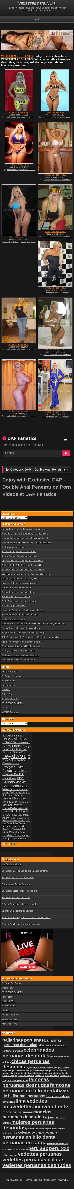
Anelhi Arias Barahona (14, 740)
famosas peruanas (17, 1080)
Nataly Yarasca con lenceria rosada (18, 660)
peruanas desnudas (44, 1132)
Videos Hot (12, 859)
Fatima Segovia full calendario (16, 897)
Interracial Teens (9, 672)
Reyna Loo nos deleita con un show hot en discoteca (26, 543)
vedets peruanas (9, 1155)
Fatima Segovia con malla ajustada (18, 592)
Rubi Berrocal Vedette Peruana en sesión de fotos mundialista (31, 637)
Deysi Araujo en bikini (24, 1076)
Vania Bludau (20, 838)
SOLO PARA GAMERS (12, 703)
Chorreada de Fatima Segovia (16, 884)
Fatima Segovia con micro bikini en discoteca (23, 569)
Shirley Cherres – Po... (18, 344)
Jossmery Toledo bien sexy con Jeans (19, 583)
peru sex (38, 1148)
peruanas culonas (16, 1132)
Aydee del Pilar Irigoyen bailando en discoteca (23, 610)
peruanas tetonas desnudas (15, 1149)
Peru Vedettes (8, 997)
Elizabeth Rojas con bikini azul (16, 596)
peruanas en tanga (24, 1142)
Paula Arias (12, 823)
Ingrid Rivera (9, 778)
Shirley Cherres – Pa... (55, 231)
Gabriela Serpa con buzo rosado (17, 588)
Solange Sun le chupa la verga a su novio (21, 924)
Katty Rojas (8, 795)
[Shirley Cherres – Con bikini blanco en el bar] (55, 148)
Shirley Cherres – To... (55, 350)
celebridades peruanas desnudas (21, 117)
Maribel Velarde (11, 808)
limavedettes (17, 1106)
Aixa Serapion (10, 735)
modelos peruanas (17, 1112)
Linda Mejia (24, 802)
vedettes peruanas (40, 1154)
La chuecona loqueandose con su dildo (20, 891)
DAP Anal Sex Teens (11, 676)
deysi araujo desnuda (46, 1073)
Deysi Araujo (16, 756)
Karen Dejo (8, 792)
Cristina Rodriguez (17, 749)
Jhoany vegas (20, 789)
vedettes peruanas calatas (33, 1159)
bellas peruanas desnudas (52, 1045)
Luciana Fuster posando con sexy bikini (20, 579)
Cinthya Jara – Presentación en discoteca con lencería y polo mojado (34, 624)
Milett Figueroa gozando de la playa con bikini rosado (27, 574)
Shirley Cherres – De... (55, 288)
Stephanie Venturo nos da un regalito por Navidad (25, 533)
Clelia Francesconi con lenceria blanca (20, 601)
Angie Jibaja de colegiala (13, 619)
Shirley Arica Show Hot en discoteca (18, 651)
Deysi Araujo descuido (25, 1073)
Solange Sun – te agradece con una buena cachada (26, 917)
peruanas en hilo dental (29, 1137)
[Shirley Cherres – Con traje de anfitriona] (55, 385)
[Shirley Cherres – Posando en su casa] (19, 320)
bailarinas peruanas (23, 1040)
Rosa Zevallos (19, 826)
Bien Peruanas (8, 681)
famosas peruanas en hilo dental (36, 1087)
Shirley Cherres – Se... (18, 112)
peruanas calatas (56, 1128)
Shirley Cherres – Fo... (18, 165)
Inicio (37, 19)
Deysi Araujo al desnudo (37, 1068)
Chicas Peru (7, 694)
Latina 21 (6, 708)
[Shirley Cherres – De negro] (55, 264)
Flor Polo (19, 774)
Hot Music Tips (8, 1001)
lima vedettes (31, 1101)
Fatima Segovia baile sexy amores (18, 877)
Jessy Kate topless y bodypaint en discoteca (22, 560)
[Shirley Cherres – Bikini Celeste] (19, 210)
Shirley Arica (18, 832)
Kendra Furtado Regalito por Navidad (19, 556)
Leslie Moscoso (14, 798)
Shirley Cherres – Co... (55, 175)
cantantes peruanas (12, 1051)
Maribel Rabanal (12, 805)
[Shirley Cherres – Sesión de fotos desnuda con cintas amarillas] (19, 90)
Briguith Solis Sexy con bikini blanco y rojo (21, 646)
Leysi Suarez (9, 801)
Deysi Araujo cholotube (50, 1071)
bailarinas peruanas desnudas (32, 1042)
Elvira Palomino (13, 768)
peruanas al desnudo (36, 1129)
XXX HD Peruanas (10, 712)
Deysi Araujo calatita (29, 1071)
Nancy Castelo (8, 821)
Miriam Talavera (11, 814)
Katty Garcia (22, 792)
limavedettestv (50, 1106)
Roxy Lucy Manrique (11, 829)
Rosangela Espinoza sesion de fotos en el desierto (25, 538)
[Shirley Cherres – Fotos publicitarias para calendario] (19, 143)
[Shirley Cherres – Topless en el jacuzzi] (55, 323)
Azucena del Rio (23, 742)
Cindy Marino (12, 746)
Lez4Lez (6, 689)
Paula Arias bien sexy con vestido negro (20, 655)
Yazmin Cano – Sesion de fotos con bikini (21, 628)
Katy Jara (19, 795)
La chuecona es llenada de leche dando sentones (25, 871)
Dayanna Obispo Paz (13, 752)
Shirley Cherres (13, 835)
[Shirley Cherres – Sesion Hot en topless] (19, 384)
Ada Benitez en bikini (11, 864)
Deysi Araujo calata (11, 1071)
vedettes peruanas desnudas (36, 1165)
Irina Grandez (13, 780)
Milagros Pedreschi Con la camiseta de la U (22, 642)
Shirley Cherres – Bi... (19, 237)
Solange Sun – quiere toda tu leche (18, 911)
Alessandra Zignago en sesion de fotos (20, 615)
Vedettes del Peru (10, 698)
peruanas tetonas (57, 1143)
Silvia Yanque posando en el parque (19, 551)
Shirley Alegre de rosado (13, 547)
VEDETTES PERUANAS (37, 3)
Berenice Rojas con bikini (13, 605)
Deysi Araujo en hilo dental (47, 1076)
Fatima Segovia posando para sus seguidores (23, 529)
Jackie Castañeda (14, 784)
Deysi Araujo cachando (58, 1068)
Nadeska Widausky (19, 818)
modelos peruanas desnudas (26, 1114)
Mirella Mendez (19, 811)
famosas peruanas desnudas (25, 1082)
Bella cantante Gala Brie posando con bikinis (23, 565)
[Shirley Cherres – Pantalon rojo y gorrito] (55, 207)
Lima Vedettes (8, 685)
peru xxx (59, 1148)
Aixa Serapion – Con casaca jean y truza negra (24, 633)
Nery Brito (20, 820)
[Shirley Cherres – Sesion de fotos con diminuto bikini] (55, 90)
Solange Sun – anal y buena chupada (19, 904)
